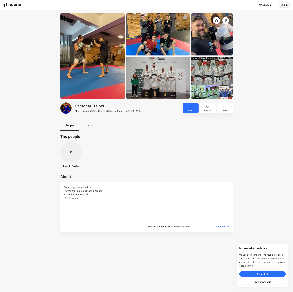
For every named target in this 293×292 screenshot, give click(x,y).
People (70, 125)
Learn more (251, 265)
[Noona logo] (12, 5)
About (90, 125)
